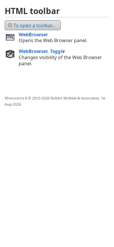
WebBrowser (33, 34)
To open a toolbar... (34, 25)
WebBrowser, (42, 51)
